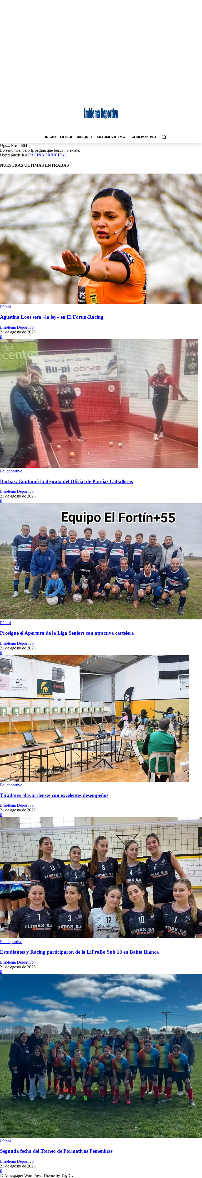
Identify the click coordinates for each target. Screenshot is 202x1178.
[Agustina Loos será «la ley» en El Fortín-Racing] (101, 302)
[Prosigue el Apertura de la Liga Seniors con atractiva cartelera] (101, 618)
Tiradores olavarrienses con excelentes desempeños (54, 795)
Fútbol (5, 307)
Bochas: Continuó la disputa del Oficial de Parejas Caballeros (66, 481)
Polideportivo (11, 471)
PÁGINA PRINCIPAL (47, 155)
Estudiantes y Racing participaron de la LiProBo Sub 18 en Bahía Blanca (79, 952)
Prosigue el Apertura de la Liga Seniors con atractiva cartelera (67, 633)
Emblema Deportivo (17, 327)
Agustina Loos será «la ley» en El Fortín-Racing (51, 317)
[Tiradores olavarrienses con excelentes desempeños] (94, 780)
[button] (163, 136)
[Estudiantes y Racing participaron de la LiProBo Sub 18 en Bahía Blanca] (101, 937)
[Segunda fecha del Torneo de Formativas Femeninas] (101, 1136)
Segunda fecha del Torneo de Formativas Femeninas (56, 1151)
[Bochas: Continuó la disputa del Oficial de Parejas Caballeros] (99, 466)
